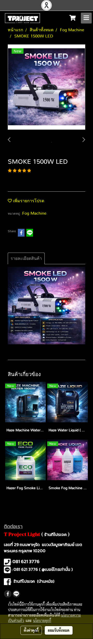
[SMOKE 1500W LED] (46, 87)
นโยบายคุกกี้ (42, 620)
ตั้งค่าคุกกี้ (31, 630)
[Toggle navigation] (86, 18)
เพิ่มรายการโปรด (28, 201)
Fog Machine (34, 213)
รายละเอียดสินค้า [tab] (26, 258)
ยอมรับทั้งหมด (58, 630)
